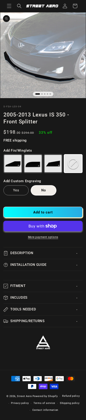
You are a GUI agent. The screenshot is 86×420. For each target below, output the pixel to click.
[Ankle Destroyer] (53, 163)
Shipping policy (70, 403)
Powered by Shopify (45, 396)
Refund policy (71, 395)
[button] (9, 6)
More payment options (43, 237)
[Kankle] (33, 163)
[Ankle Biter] (12, 163)
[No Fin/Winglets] (73, 163)
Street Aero (24, 396)
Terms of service (44, 403)
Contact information (45, 410)
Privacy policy (20, 403)
